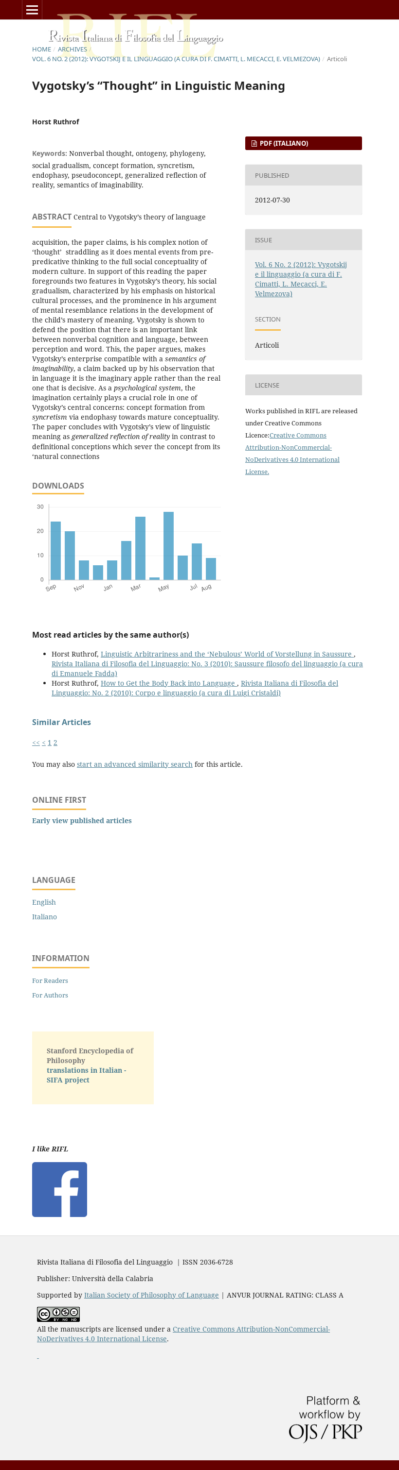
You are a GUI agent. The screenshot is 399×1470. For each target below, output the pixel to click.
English (44, 902)
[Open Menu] (32, 9)
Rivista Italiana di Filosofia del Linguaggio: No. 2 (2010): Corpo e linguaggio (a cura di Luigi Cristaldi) (195, 687)
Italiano (44, 916)
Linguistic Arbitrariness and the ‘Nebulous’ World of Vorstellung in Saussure (227, 654)
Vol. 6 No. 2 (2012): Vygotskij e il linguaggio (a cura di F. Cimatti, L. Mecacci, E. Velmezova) (176, 58)
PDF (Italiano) (283, 143)
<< (36, 742)
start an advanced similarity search (135, 764)
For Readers (50, 980)
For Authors (50, 995)
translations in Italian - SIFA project (86, 1074)
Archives (72, 49)
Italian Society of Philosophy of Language (151, 1295)
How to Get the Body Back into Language (169, 683)
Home (41, 49)
